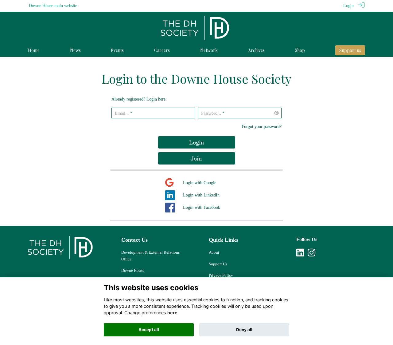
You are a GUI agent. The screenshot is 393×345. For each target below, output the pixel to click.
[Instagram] (311, 254)
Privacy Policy (221, 275)
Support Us (218, 264)
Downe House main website (53, 5)
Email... (122, 113)
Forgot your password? (262, 126)
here (172, 312)
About (214, 252)
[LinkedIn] (300, 254)
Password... (211, 113)
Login (348, 5)
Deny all (244, 329)
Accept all (148, 329)
